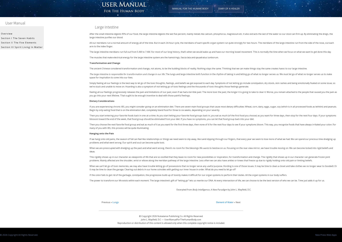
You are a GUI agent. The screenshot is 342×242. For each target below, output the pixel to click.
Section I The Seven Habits (18, 38)
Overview (6, 33)
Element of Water (225, 202)
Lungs (115, 202)
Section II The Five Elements (18, 42)
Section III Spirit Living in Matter (22, 47)
